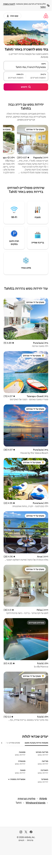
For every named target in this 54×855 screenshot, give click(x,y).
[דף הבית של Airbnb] (46, 15)
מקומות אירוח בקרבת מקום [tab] (36, 742)
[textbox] (37, 77)
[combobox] (26, 67)
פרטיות (30, 840)
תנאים (21, 840)
